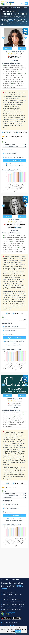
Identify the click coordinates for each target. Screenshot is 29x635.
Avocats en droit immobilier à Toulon (12, 609)
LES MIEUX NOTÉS (5, 7)
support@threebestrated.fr (12, 622)
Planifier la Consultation (12, 326)
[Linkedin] (13, 625)
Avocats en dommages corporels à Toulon (14, 607)
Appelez (8, 48)
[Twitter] (4, 625)
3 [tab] (15, 44)
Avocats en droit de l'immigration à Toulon (14, 602)
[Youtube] (10, 625)
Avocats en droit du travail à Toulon (12, 599)
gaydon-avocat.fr (10, 512)
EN (1, 9)
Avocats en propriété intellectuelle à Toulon (14, 604)
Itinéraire (18, 58)
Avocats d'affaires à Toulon (10, 592)
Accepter (18, 631)
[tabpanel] (14, 38)
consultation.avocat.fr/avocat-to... (14, 157)
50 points (11, 20)
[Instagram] (7, 625)
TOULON (13, 7)
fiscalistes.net (9, 334)
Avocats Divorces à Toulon (10, 597)
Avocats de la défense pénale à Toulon (13, 594)
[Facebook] (1, 625)
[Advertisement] (14, 563)
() (18, 53)
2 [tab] (14, 44)
